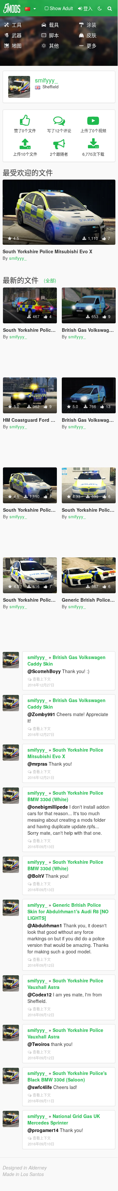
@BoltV (35, 876)
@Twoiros (38, 1044)
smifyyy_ (46, 80)
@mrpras (37, 763)
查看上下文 (42, 679)
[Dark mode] (99, 8)
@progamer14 (43, 1130)
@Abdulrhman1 (44, 925)
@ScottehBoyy (44, 671)
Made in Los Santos (23, 1174)
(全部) (50, 280)
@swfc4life (39, 1087)
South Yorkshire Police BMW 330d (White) (65, 795)
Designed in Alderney (25, 1167)
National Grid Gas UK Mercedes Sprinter (63, 1119)
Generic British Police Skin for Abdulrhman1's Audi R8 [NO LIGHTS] (68, 911)
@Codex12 (39, 994)
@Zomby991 (41, 714)
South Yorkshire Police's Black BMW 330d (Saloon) (67, 1076)
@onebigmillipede (47, 806)
